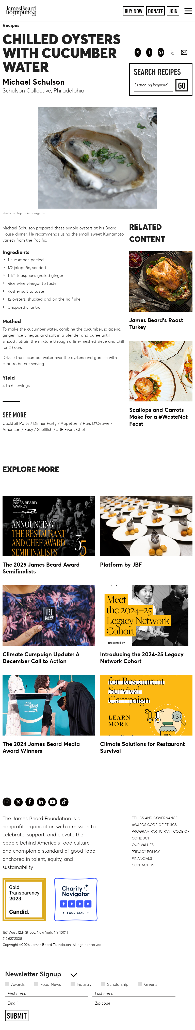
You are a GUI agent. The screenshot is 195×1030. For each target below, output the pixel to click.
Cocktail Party (16, 423)
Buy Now (133, 11)
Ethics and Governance (154, 818)
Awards (18, 984)
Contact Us (143, 865)
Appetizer (70, 423)
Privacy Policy (146, 851)
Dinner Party (45, 423)
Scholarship (117, 984)
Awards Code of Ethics (154, 824)
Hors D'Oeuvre (96, 423)
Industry (84, 984)
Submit (17, 1015)
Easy (28, 429)
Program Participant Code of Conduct (160, 834)
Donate (155, 11)
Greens (150, 984)
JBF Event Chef (70, 429)
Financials (142, 858)
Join (173, 11)
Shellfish (44, 429)
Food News (50, 984)
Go (182, 85)
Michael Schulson (34, 82)
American (11, 429)
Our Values (143, 844)
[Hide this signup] (72, 974)
